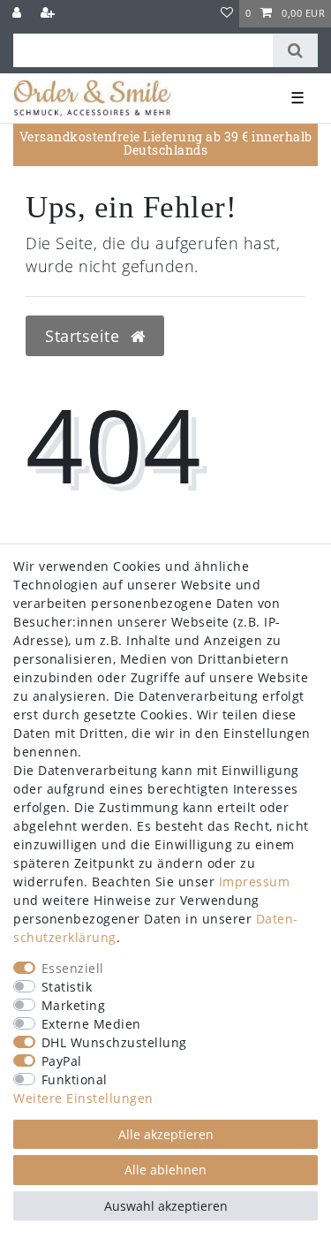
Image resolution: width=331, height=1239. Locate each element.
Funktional (74, 1079)
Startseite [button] (84, 335)
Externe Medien (91, 1023)
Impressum (254, 881)
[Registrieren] (49, 13)
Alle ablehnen (165, 1169)
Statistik (67, 986)
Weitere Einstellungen (83, 1098)
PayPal (61, 1061)
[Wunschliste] (227, 13)
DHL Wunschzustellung (114, 1042)
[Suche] (295, 50)
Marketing (73, 1005)
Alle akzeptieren (166, 1134)
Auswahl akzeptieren (166, 1205)
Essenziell (72, 968)
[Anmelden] (18, 13)
